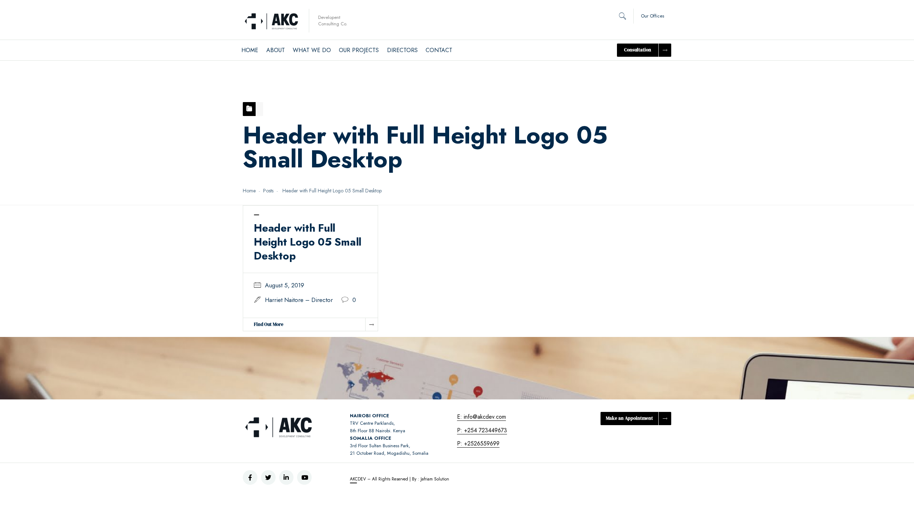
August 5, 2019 (284, 285)
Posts (268, 190)
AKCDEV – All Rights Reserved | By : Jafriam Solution (399, 479)
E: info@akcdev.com (481, 417)
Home (249, 190)
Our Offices (652, 15)
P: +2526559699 (478, 443)
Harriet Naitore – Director (299, 300)
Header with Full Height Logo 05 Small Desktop (307, 241)
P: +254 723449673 (482, 430)
